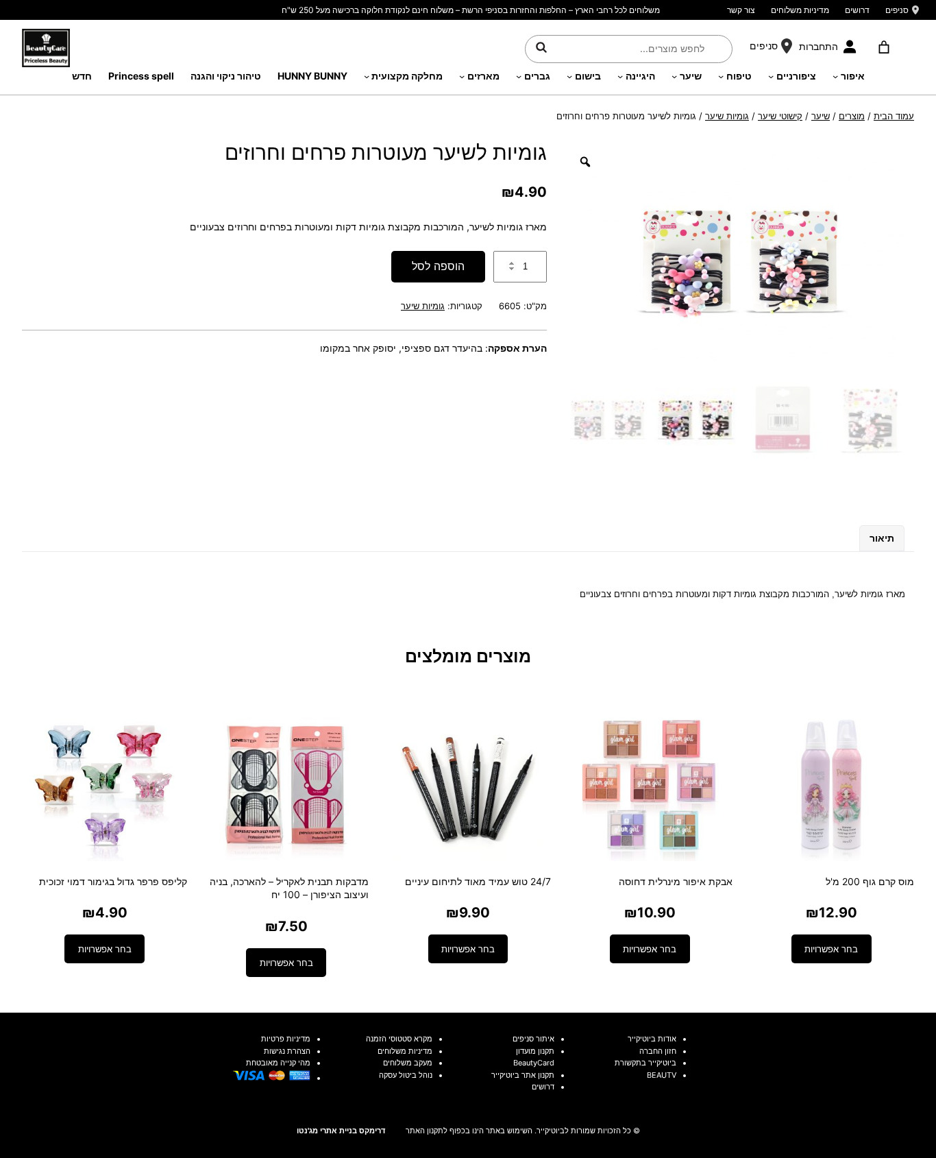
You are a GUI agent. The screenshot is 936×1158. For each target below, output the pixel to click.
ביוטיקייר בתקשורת (645, 1062)
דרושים (857, 10)
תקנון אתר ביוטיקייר (522, 1075)
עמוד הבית (894, 115)
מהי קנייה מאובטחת (278, 1062)
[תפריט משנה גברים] (518, 76)
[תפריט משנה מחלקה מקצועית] (366, 76)
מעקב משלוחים (407, 1062)
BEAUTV (661, 1075)
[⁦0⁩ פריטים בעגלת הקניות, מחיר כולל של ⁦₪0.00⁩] (884, 47)
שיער (820, 115)
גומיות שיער (727, 115)
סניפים (897, 10)
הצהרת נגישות (287, 1051)
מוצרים (852, 115)
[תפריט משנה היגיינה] (620, 76)
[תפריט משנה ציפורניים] (771, 76)
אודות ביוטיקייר (652, 1039)
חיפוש (541, 46)
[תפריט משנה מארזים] (462, 76)
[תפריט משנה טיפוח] (721, 76)
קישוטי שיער (780, 115)
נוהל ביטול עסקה (405, 1075)
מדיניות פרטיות (285, 1039)
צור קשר (741, 10)
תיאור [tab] (882, 538)
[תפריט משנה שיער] (674, 76)
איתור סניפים (533, 1039)
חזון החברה (657, 1051)
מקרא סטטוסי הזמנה (399, 1039)
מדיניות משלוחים (800, 10)
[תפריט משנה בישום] (569, 76)
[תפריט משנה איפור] (835, 76)
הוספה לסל (438, 266)
